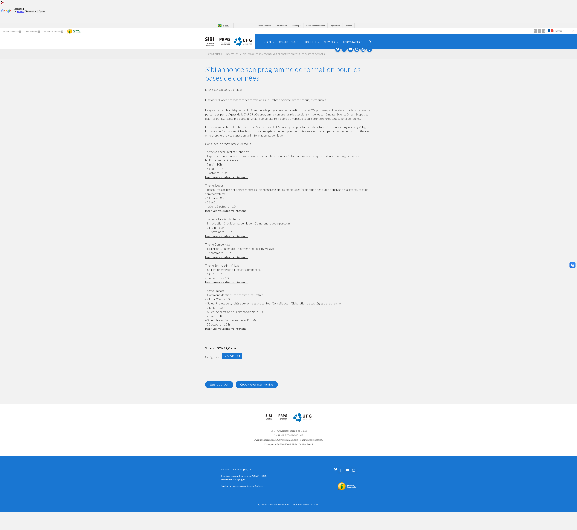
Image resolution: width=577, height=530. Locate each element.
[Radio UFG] (363, 49)
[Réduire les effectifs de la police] (539, 31)
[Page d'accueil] (270, 419)
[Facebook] (344, 49)
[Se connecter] (2, 2)
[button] (267, 42)
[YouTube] (350, 49)
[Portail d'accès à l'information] (347, 489)
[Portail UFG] (243, 44)
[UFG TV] (369, 49)
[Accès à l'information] (74, 31)
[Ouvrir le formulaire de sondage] (370, 42)
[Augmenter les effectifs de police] (535, 31)
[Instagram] (356, 49)
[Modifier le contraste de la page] (543, 31)
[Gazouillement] (337, 49)
